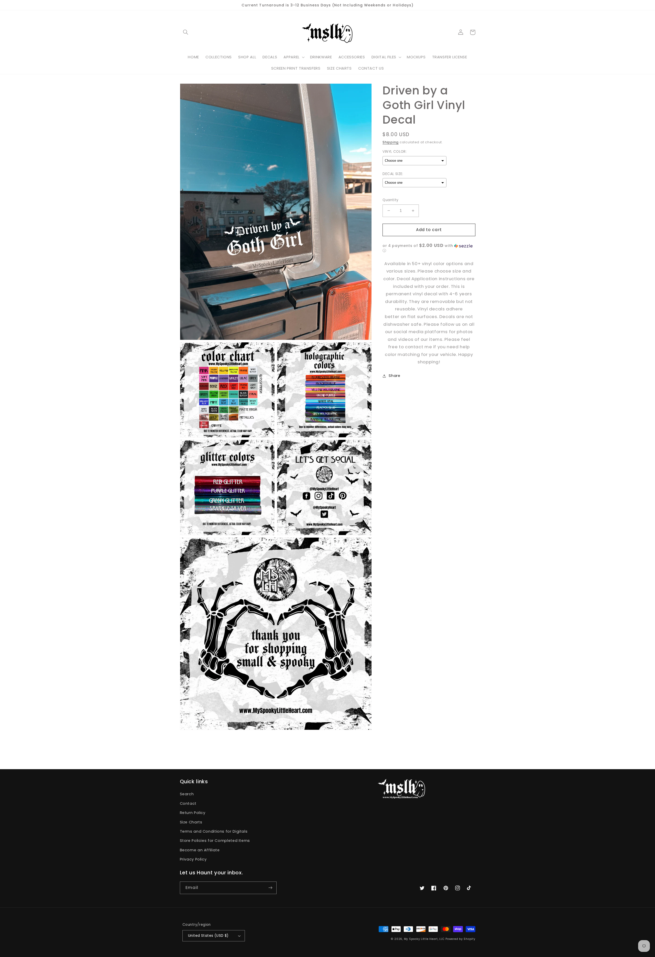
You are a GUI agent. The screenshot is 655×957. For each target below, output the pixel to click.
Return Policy (192, 812)
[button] (186, 32)
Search (187, 794)
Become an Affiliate (200, 850)
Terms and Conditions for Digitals (214, 831)
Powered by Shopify (460, 939)
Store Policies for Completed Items (215, 840)
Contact (188, 803)
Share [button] (394, 375)
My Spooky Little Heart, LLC (424, 939)
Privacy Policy (193, 859)
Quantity (390, 200)
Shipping (391, 142)
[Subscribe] (270, 888)
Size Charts (191, 822)
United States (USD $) (208, 935)
